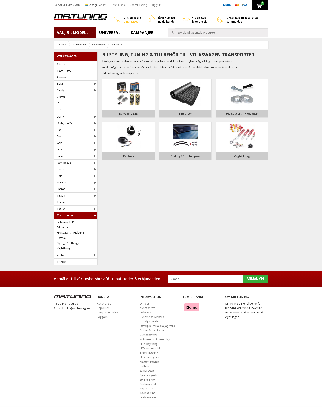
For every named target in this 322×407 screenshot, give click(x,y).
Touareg (62, 202)
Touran (61, 208)
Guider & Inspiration (152, 330)
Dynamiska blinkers (152, 317)
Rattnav (61, 238)
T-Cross (61, 262)
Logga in (156, 5)
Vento (60, 255)
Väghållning (63, 248)
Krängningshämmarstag (155, 339)
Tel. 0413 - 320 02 (66, 303)
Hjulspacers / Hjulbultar (71, 232)
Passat (61, 169)
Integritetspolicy (107, 312)
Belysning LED (65, 222)
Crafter (61, 97)
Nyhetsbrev (147, 308)
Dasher (61, 116)
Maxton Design (149, 361)
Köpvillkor (103, 308)
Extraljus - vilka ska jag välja (157, 326)
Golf (59, 143)
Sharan (61, 189)
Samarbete (147, 370)
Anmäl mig (255, 279)
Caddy (60, 90)
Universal (110, 32)
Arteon (61, 64)
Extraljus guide (149, 321)
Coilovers (145, 312)
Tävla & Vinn (147, 393)
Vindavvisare (148, 397)
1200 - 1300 (64, 70)
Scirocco (62, 182)
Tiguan (61, 195)
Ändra (102, 5)
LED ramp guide (150, 357)
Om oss (145, 303)
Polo (59, 176)
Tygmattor (147, 388)
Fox (59, 136)
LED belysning (149, 344)
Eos (59, 130)
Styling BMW (148, 379)
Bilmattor (62, 227)
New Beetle (64, 162)
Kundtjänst (119, 5)
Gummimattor (148, 335)
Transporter (65, 215)
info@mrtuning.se (77, 308)
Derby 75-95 (64, 123)
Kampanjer (142, 32)
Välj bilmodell (73, 32)
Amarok (61, 77)
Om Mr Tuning (138, 5)
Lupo (60, 156)
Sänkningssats (149, 384)
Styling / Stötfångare (69, 243)
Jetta (59, 149)
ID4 (59, 103)
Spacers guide (149, 375)
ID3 (59, 110)
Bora (60, 83)
